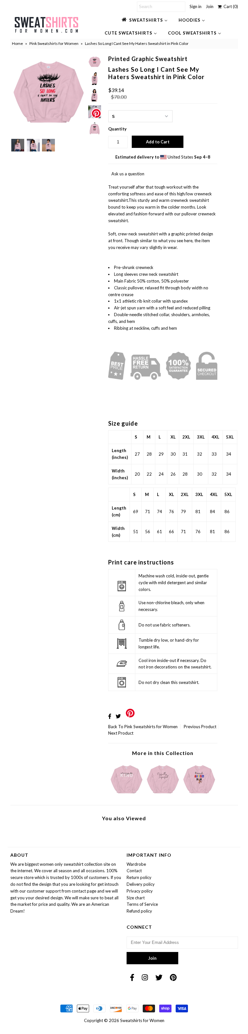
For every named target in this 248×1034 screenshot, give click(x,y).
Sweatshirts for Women (142, 1020)
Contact (134, 870)
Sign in (196, 6)
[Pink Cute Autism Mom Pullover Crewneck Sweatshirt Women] (199, 795)
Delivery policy (141, 884)
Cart (230, 6)
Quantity (117, 128)
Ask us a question (127, 173)
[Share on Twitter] (118, 716)
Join (209, 6)
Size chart (136, 897)
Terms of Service (142, 904)
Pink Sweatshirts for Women (53, 43)
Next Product (120, 733)
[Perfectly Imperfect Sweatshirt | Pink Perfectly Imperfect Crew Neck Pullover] (163, 795)
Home (17, 43)
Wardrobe (136, 864)
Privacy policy (140, 891)
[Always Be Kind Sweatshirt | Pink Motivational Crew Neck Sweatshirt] (126, 795)
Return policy (139, 877)
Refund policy (139, 911)
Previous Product (200, 726)
